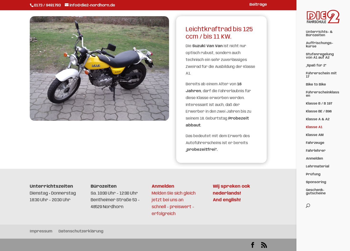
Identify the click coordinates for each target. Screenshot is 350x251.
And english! (227, 200)
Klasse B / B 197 (319, 103)
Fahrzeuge (315, 143)
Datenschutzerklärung (81, 231)
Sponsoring (316, 182)
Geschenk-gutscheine (316, 191)
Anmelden (314, 158)
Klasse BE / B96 (319, 111)
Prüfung (313, 174)
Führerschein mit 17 (321, 75)
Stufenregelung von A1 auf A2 (320, 56)
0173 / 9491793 (48, 5)
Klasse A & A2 (318, 119)
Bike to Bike (316, 84)
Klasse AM (315, 135)
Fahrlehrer (316, 150)
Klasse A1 (314, 127)
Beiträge (258, 5)
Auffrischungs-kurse (319, 44)
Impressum (41, 231)
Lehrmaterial (317, 166)
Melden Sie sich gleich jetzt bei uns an (174, 193)
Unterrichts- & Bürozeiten (319, 33)
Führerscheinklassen (322, 94)
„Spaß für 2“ (316, 65)
